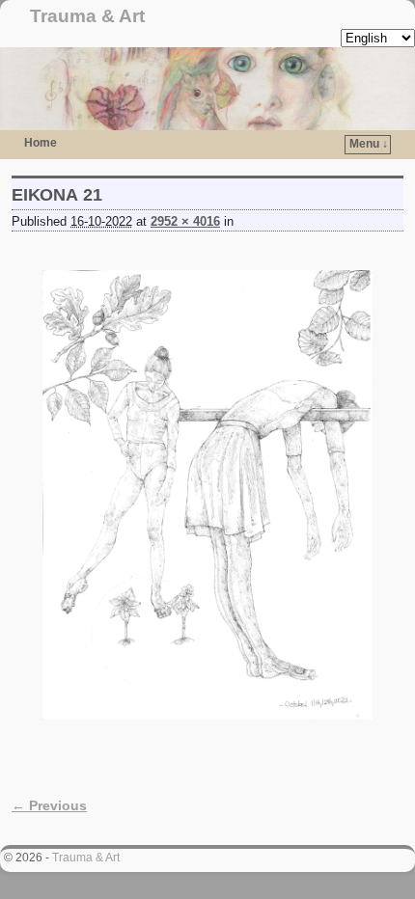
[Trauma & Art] (207, 88)
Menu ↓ (368, 144)
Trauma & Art (87, 16)
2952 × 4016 (185, 221)
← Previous (49, 805)
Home (40, 143)
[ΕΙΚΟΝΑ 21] (207, 494)
